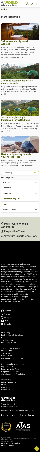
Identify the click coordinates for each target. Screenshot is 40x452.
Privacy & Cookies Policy (10, 443)
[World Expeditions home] (9, 4)
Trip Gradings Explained (10, 348)
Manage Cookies (7, 446)
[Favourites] (31, 3)
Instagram (8, 317)
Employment (6, 387)
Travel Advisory (7, 340)
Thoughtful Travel (9, 209)
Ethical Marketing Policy (10, 369)
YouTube (8, 321)
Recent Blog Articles (9, 342)
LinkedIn (7, 324)
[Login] (27, 3)
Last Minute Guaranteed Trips (12, 358)
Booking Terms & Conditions (12, 335)
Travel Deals (6, 353)
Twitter (7, 314)
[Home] (2, 9)
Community (7, 188)
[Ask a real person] (36, 448)
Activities (6, 182)
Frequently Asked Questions (12, 371)
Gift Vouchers (6, 356)
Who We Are (6, 380)
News (5, 204)
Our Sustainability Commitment (13, 364)
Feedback (5, 337)
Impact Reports (7, 366)
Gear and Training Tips (11, 199)
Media (3, 385)
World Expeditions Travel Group (22, 411)
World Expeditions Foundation (13, 374)
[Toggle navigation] (36, 3)
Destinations (7, 193)
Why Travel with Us (8, 382)
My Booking (5, 332)
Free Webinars (6, 351)
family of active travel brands (23, 415)
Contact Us (5, 390)
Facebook (8, 311)
